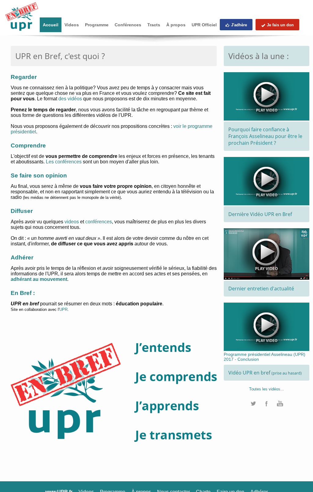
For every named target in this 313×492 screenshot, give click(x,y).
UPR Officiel (204, 24)
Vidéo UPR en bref (265, 372)
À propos (176, 24)
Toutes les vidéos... (266, 389)
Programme (97, 24)
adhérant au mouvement (39, 279)
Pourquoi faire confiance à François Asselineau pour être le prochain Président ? (265, 136)
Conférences (128, 24)
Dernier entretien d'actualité (261, 288)
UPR (63, 309)
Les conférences (64, 161)
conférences (98, 221)
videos (71, 221)
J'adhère (239, 25)
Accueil (50, 24)
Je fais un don (280, 25)
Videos (71, 24)
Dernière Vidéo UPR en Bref (260, 214)
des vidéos (70, 98)
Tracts (153, 24)
